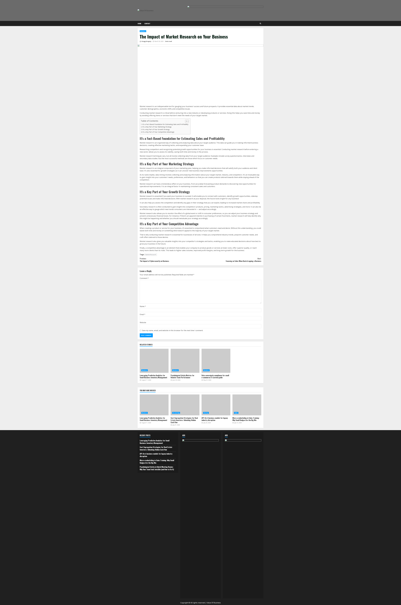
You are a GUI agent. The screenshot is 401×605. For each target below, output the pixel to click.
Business (143, 31)
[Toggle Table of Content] (186, 121)
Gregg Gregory (146, 41)
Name (143, 306)
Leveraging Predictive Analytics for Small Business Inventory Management (154, 361)
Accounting (176, 413)
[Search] (260, 24)
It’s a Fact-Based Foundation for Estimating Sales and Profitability (165, 124)
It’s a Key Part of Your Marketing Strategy (156, 127)
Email (142, 314)
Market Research (150, 255)
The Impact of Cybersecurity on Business (154, 259)
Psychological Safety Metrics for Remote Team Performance (185, 361)
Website (143, 322)
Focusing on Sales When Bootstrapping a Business (243, 259)
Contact (147, 23)
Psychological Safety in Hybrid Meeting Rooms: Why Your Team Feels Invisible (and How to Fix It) (157, 468)
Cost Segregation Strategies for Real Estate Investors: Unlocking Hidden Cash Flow (185, 404)
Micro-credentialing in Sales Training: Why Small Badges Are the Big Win (246, 404)
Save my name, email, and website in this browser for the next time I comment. (172, 330)
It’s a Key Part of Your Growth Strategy (156, 129)
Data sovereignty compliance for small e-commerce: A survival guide (216, 361)
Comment (144, 278)
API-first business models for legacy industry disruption (216, 404)
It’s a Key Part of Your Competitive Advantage (158, 132)
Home (139, 23)
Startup (206, 413)
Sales (236, 413)
